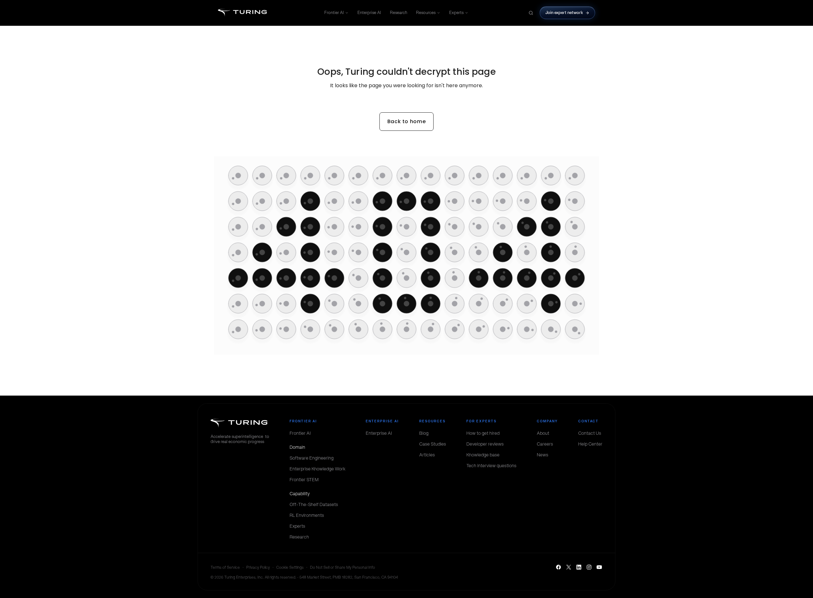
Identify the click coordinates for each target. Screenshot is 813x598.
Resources (425, 12)
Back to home (406, 121)
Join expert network (564, 12)
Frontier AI (334, 12)
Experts (456, 12)
